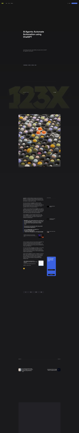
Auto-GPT (32, 247)
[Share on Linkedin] (55, 92)
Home (6, 3)
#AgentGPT (30, 229)
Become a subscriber (74, 3)
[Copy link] (41, 292)
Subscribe (51, 274)
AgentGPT (36, 208)
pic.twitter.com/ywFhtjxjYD (29, 230)
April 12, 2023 (40, 231)
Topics (9, 3)
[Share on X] (53, 92)
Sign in (69, 3)
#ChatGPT (30, 221)
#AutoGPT (26, 220)
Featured (12, 3)
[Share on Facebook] (54, 92)
